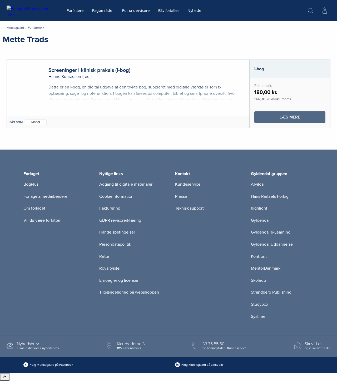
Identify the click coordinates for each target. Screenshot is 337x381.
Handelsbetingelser (117, 232)
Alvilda (257, 184)
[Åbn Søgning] (310, 10)
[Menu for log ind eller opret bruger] (324, 10)
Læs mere (302, 118)
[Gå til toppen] (4, 377)
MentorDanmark (265, 268)
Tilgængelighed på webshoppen (129, 292)
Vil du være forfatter (42, 220)
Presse (181, 196)
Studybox (259, 304)
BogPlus (30, 184)
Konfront (259, 256)
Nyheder (195, 10)
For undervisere (136, 10)
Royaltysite (109, 268)
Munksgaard (15, 27)
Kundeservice (187, 184)
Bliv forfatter (168, 10)
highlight (259, 208)
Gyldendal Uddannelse (272, 244)
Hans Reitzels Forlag (270, 196)
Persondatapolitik (115, 244)
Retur (104, 256)
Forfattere (75, 10)
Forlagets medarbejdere (45, 196)
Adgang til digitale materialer (125, 184)
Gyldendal (260, 220)
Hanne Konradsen (64, 76)
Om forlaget (34, 208)
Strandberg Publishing (271, 292)
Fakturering (109, 208)
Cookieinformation (116, 196)
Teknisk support (189, 208)
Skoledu (258, 280)
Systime (258, 316)
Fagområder (103, 10)
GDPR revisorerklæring (120, 220)
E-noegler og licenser (118, 280)
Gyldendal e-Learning (270, 232)
